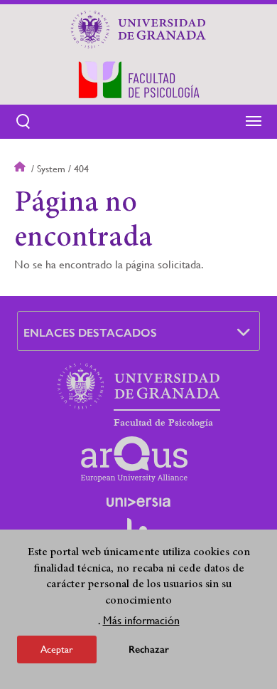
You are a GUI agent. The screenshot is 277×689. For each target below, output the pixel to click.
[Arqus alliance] (134, 459)
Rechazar (149, 649)
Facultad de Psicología (163, 422)
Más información (141, 620)
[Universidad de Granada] (138, 29)
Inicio (21, 169)
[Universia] (138, 502)
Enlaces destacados (90, 333)
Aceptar (56, 649)
